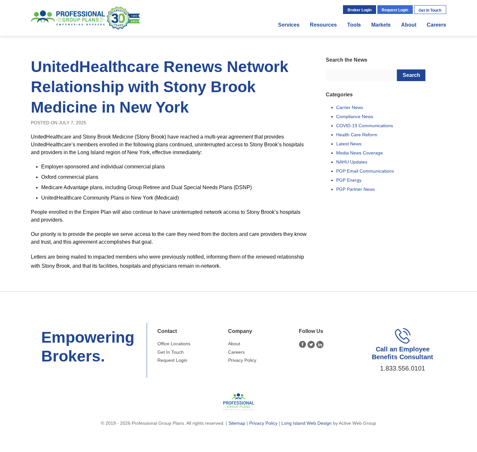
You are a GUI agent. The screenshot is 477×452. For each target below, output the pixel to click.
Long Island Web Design (306, 423)
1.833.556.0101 (402, 368)
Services (289, 25)
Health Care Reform (356, 134)
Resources (323, 25)
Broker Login (360, 10)
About (408, 25)
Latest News (348, 143)
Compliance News (354, 116)
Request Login (395, 10)
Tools (354, 25)
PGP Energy (348, 180)
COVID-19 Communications (364, 125)
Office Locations (173, 343)
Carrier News (349, 107)
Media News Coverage (359, 152)
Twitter (311, 344)
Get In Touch (430, 10)
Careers (436, 25)
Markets (381, 25)
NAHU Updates (351, 162)
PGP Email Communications (365, 171)
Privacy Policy (242, 360)
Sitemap (236, 423)
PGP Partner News (355, 189)
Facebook (302, 344)
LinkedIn (320, 344)
